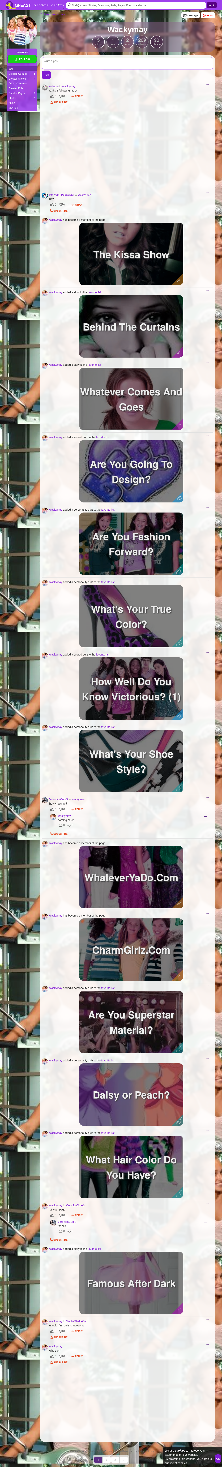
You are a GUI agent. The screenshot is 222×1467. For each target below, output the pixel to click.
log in (211, 5)
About (12, 103)
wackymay (68, 86)
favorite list (94, 292)
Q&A (104, 1451)
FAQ (97, 1451)
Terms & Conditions (118, 1451)
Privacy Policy (137, 1451)
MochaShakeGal (76, 1321)
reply (79, 96)
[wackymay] (22, 30)
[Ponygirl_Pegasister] (45, 196)
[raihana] (45, 87)
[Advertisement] (127, 145)
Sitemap (150, 1451)
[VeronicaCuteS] (45, 800)
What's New (88, 1451)
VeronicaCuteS (75, 1205)
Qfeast (74, 1451)
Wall (11, 69)
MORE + (13, 107)
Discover (41, 5)
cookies (180, 1450)
